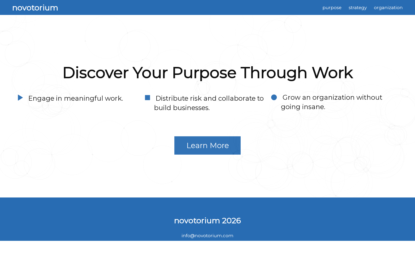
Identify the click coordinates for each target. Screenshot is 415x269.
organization (388, 7)
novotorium (35, 7)
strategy (358, 7)
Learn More (207, 145)
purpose (332, 7)
